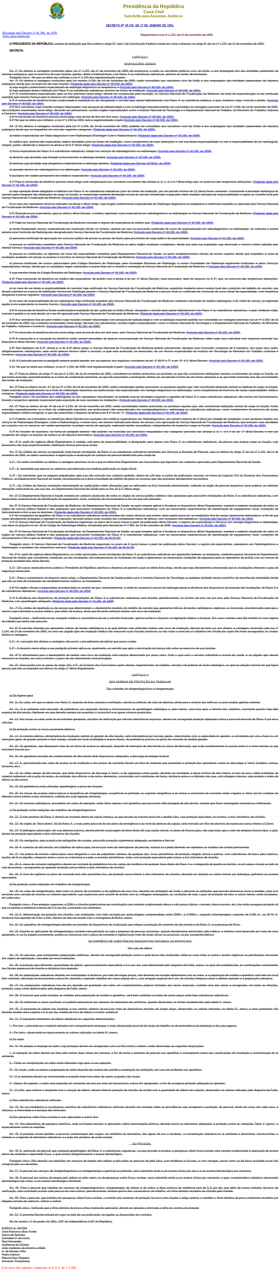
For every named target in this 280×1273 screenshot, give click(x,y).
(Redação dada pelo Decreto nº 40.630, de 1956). (102, 84)
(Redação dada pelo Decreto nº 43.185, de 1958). (124, 129)
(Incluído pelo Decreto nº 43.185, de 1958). (185, 151)
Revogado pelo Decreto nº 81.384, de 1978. (30, 33)
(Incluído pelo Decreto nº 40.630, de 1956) (64, 591)
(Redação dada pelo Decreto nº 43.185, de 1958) (83, 601)
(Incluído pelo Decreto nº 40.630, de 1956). (147, 87)
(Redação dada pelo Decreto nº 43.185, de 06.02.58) (87, 538)
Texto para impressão (16, 36)
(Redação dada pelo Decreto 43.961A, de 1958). (140, 163)
